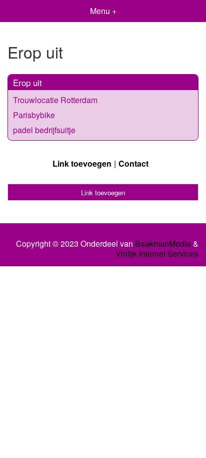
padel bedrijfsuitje (44, 130)
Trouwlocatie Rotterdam (55, 100)
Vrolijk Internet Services (157, 254)
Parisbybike (34, 115)
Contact (133, 163)
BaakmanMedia (163, 244)
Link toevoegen (82, 163)
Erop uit (27, 82)
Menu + (103, 11)
